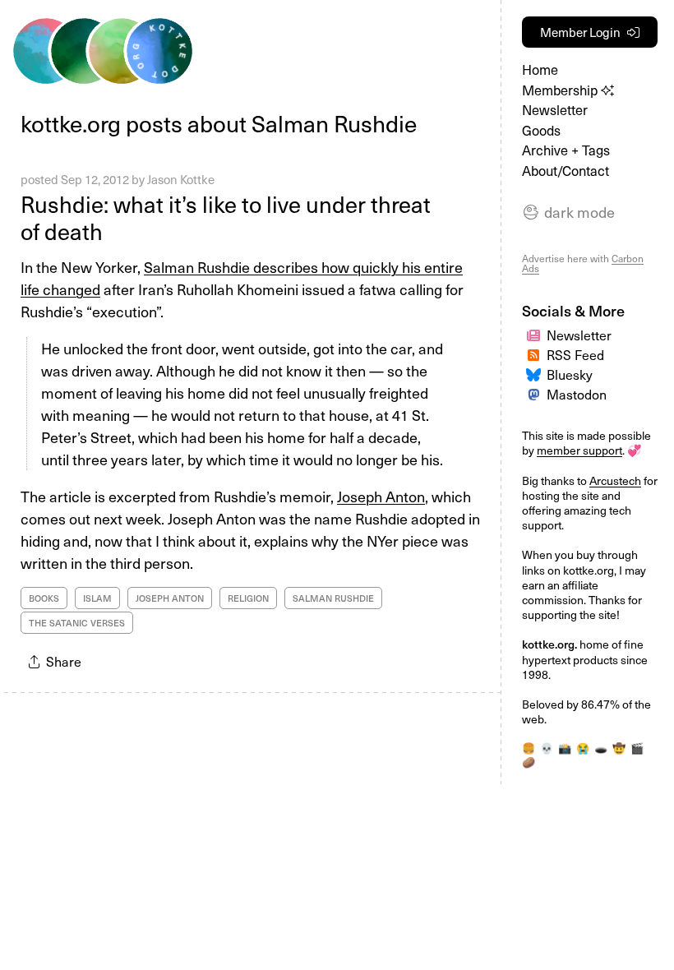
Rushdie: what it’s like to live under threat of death (226, 217)
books (44, 598)
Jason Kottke (181, 179)
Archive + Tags (566, 150)
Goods (541, 130)
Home (540, 69)
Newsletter (555, 109)
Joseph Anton (381, 496)
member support (579, 450)
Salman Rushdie (333, 598)
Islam (97, 598)
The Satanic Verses (77, 623)
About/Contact (565, 170)
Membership (561, 90)
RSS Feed (575, 354)
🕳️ (600, 747)
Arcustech (615, 480)
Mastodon (577, 394)
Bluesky (570, 374)
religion (248, 598)
